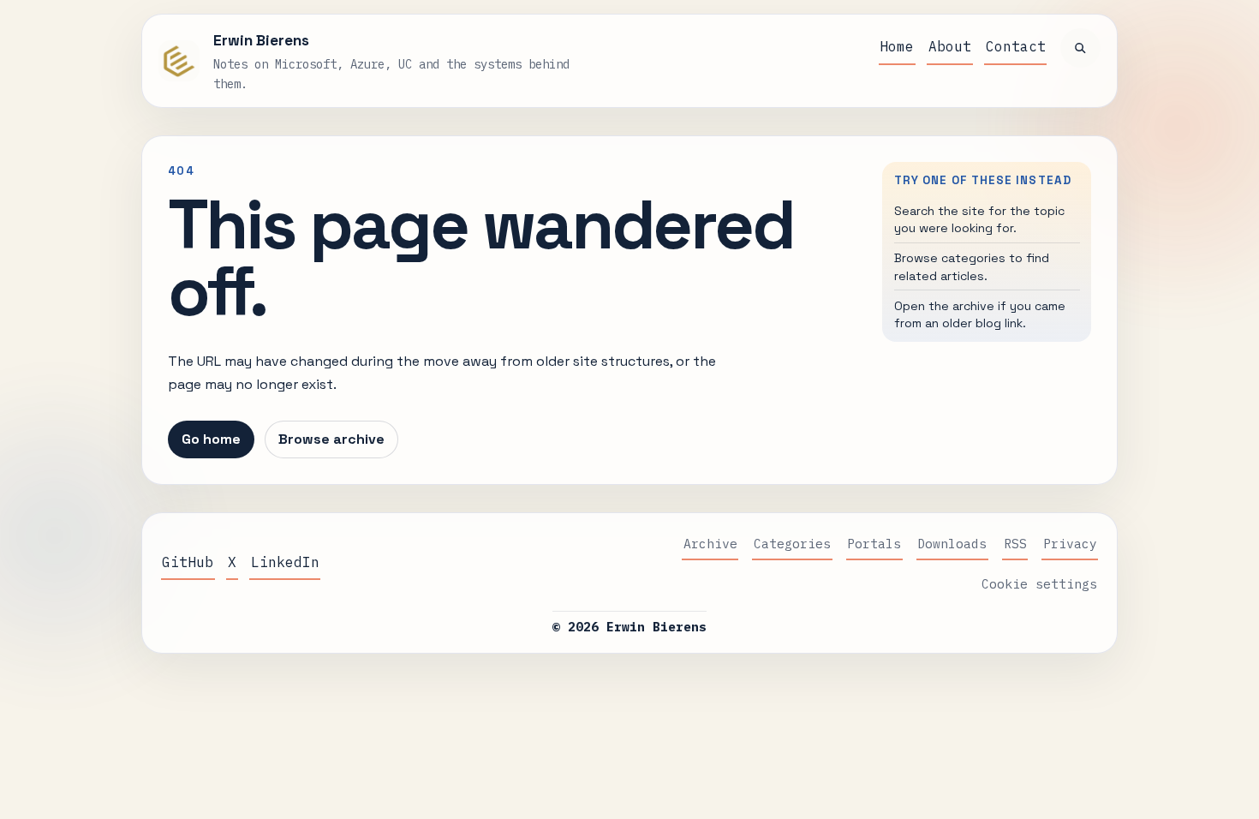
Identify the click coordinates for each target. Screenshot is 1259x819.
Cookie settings (1039, 584)
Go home (211, 439)
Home (897, 46)
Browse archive (331, 439)
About (949, 46)
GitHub (187, 562)
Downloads (952, 543)
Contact (1016, 46)
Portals (874, 543)
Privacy (1070, 543)
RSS (1015, 543)
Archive (710, 543)
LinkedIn (285, 562)
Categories (792, 543)
